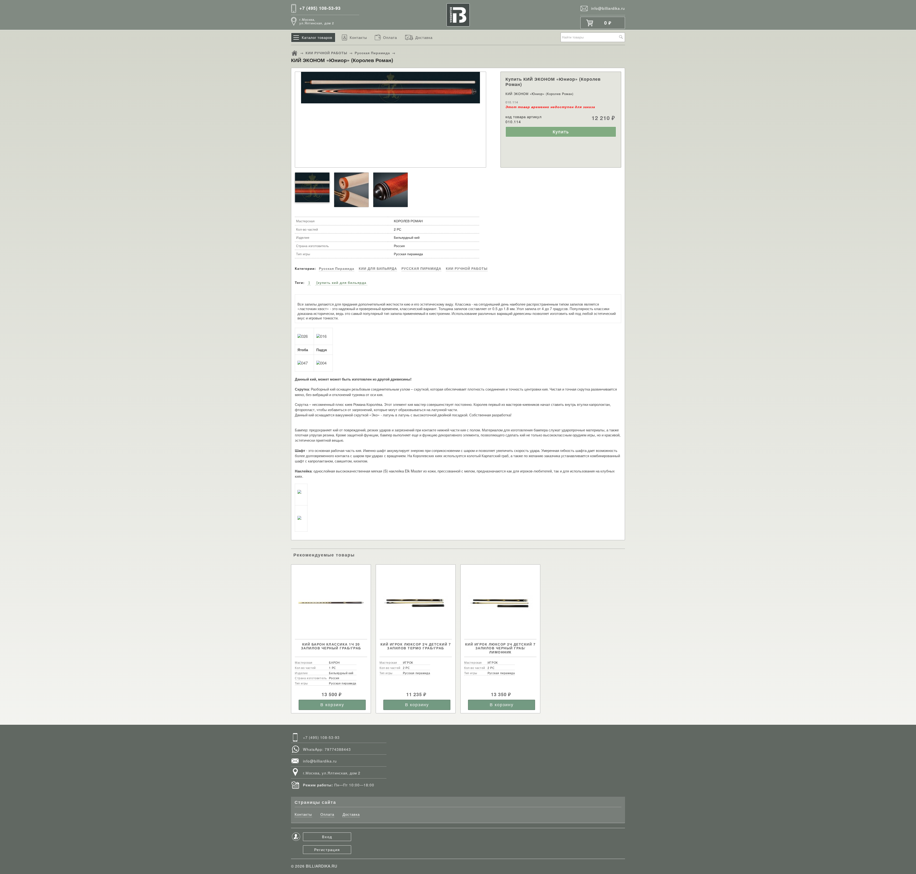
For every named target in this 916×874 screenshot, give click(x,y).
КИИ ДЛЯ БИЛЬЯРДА (378, 268)
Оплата (390, 37)
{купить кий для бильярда (341, 282)
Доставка (423, 37)
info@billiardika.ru (608, 8)
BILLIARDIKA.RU (321, 866)
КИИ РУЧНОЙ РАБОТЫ (326, 52)
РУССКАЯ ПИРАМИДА (421, 268)
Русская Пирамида (372, 52)
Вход (327, 836)
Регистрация (327, 849)
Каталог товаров (317, 37)
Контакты (358, 37)
